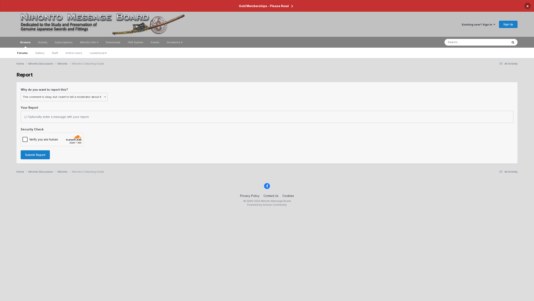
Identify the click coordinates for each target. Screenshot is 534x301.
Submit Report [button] (35, 155)
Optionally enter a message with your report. (58, 117)
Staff (55, 53)
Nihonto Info (88, 42)
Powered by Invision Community (267, 204)
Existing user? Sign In (478, 24)
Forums (22, 53)
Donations (174, 42)
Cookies (288, 196)
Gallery (39, 53)
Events (155, 42)
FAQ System (135, 42)
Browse (25, 42)
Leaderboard (98, 53)
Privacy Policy (249, 196)
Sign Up (508, 24)
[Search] (513, 42)
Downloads (113, 42)
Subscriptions (64, 42)
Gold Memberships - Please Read (264, 6)
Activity (42, 42)
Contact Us (270, 196)
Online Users (73, 53)
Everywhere (495, 42)
